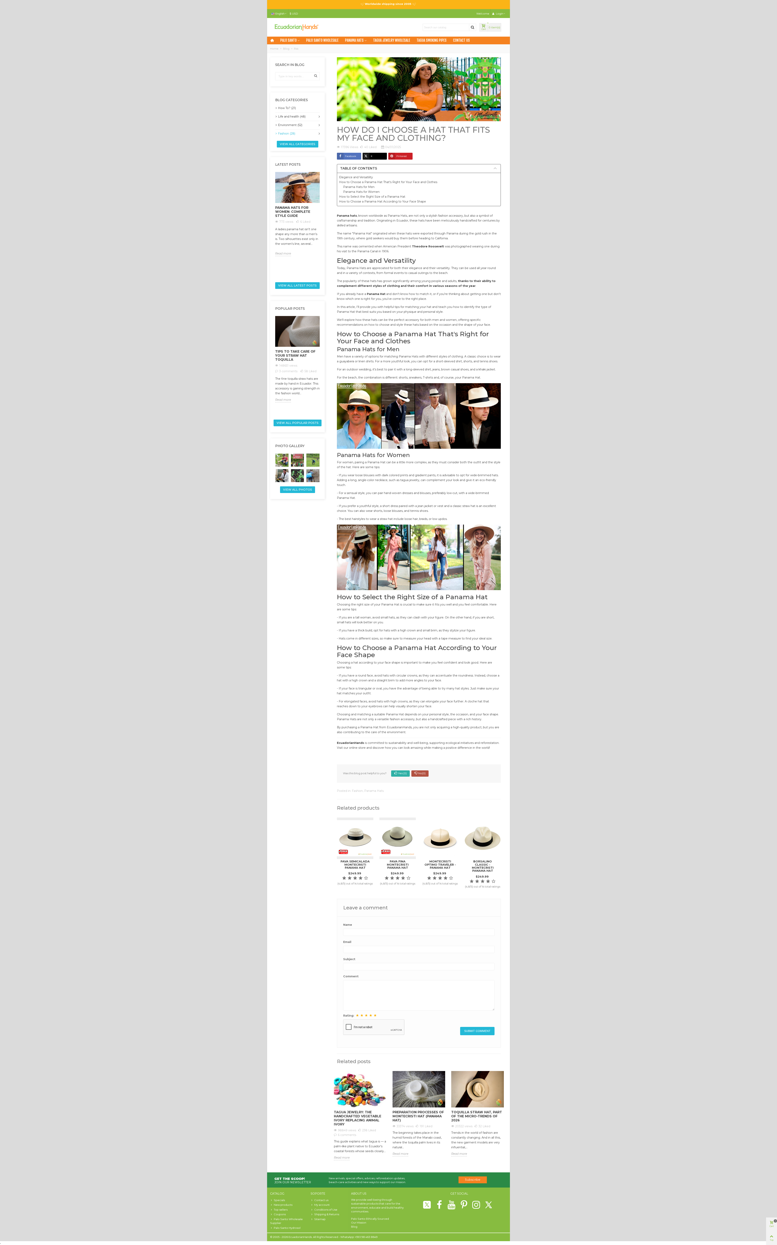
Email (347, 942)
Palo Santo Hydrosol (287, 1227)
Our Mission (358, 1222)
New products (283, 1204)
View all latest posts (297, 285)
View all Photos (297, 489)
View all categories (297, 144)
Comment (351, 976)
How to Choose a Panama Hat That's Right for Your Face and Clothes (388, 182)
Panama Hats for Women (361, 192)
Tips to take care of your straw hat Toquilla (295, 356)
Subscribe (472, 1179)
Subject (349, 959)
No (422, 773)
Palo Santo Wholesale (322, 40)
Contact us (461, 40)
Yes (402, 773)
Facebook (350, 156)
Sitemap (320, 1219)
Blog (354, 1226)
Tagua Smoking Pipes (432, 40)
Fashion (357, 791)
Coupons (280, 1214)
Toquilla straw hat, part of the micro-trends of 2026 (476, 1116)
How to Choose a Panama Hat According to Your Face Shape (382, 201)
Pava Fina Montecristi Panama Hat (398, 865)
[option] (297, 214)
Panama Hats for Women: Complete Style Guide (292, 212)
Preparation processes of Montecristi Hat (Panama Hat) (418, 1116)
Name (347, 925)
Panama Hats (354, 40)
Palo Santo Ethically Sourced (370, 1218)
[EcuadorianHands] (296, 27)
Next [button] (322, 225)
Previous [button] (273, 225)
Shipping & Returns (326, 1214)
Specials (279, 1200)
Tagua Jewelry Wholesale (391, 40)
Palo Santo (288, 40)
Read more (283, 253)
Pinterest (401, 156)
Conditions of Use (325, 1209)
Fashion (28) (286, 133)
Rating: (348, 1015)
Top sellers (281, 1209)
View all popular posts (297, 423)
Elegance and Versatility (356, 177)
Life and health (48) (292, 116)
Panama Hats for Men (359, 187)
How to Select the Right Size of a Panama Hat (372, 196)
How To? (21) (287, 108)
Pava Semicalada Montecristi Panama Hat (355, 865)
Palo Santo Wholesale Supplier (286, 1221)
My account (322, 1204)
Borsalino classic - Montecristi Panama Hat (483, 866)
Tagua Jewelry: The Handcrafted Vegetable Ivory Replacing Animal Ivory (357, 1118)
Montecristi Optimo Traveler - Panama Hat (440, 865)
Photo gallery (290, 446)
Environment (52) (290, 125)
